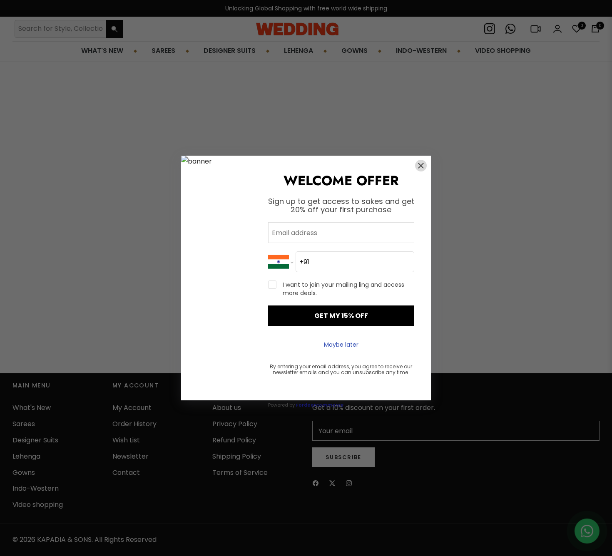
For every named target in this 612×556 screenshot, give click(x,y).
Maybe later (341, 344)
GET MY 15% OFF (341, 315)
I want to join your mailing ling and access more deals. (343, 288)
